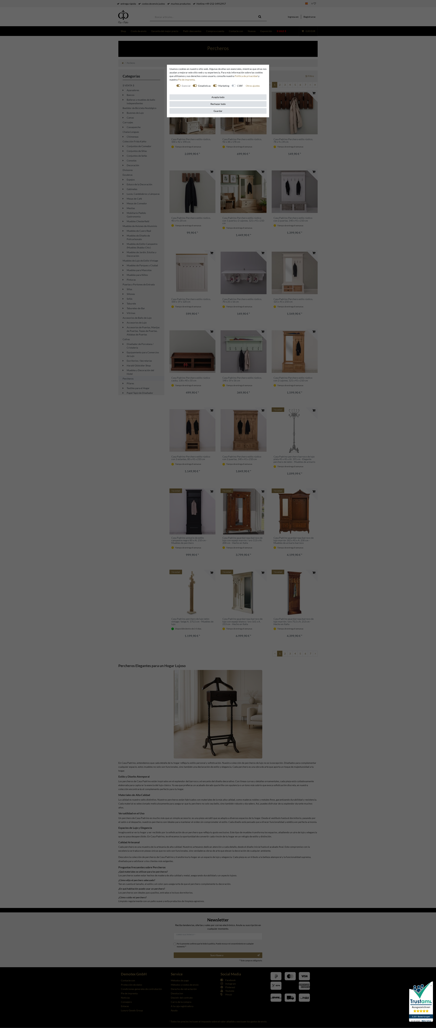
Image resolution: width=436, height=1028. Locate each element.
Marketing (223, 85)
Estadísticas (204, 85)
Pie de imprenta (186, 79)
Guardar (218, 110)
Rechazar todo (218, 103)
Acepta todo (218, 97)
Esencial (186, 85)
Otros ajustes (253, 85)
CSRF (240, 85)
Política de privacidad (246, 76)
